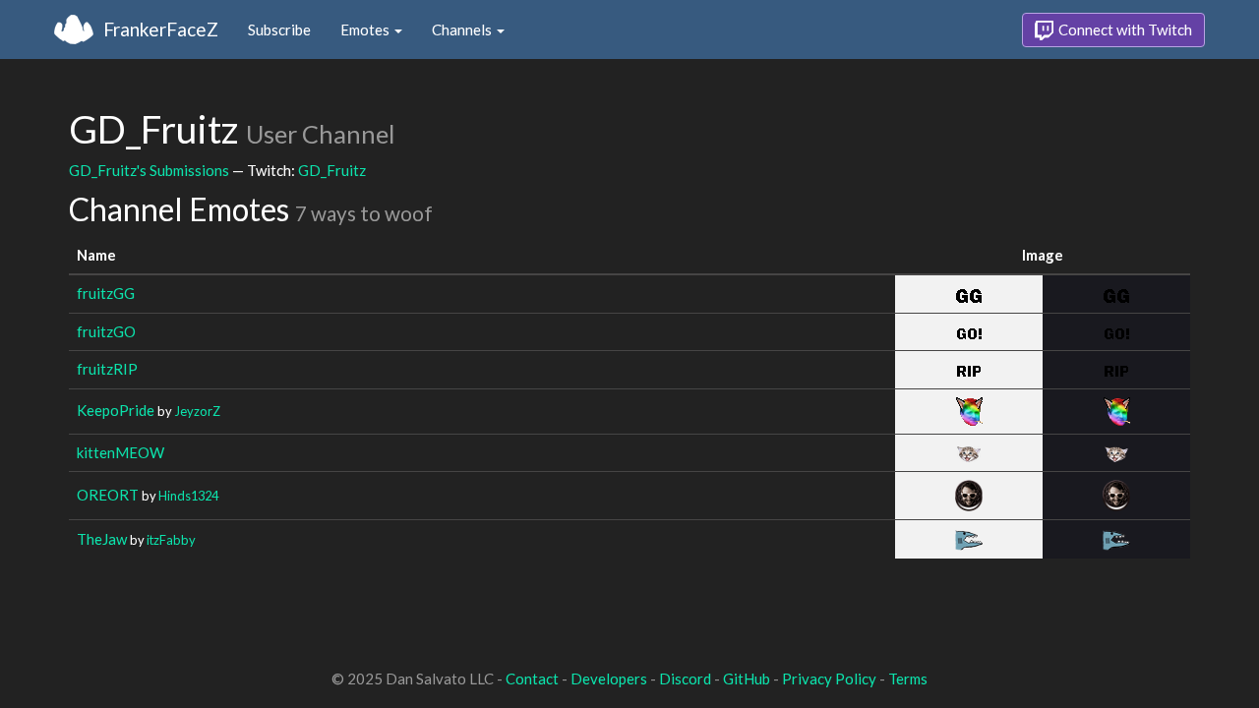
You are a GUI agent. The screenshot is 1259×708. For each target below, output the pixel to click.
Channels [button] (463, 29)
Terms (908, 678)
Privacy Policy (829, 678)
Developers (608, 678)
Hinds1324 (188, 495)
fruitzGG (106, 293)
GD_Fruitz (332, 170)
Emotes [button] (366, 29)
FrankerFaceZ (160, 29)
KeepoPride (115, 410)
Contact (532, 678)
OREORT (108, 494)
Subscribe (279, 29)
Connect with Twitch (1123, 29)
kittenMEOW (120, 452)
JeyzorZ (197, 411)
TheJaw (102, 539)
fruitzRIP (107, 369)
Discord (685, 678)
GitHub (746, 678)
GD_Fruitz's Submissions (149, 170)
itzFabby (171, 540)
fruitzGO (106, 331)
